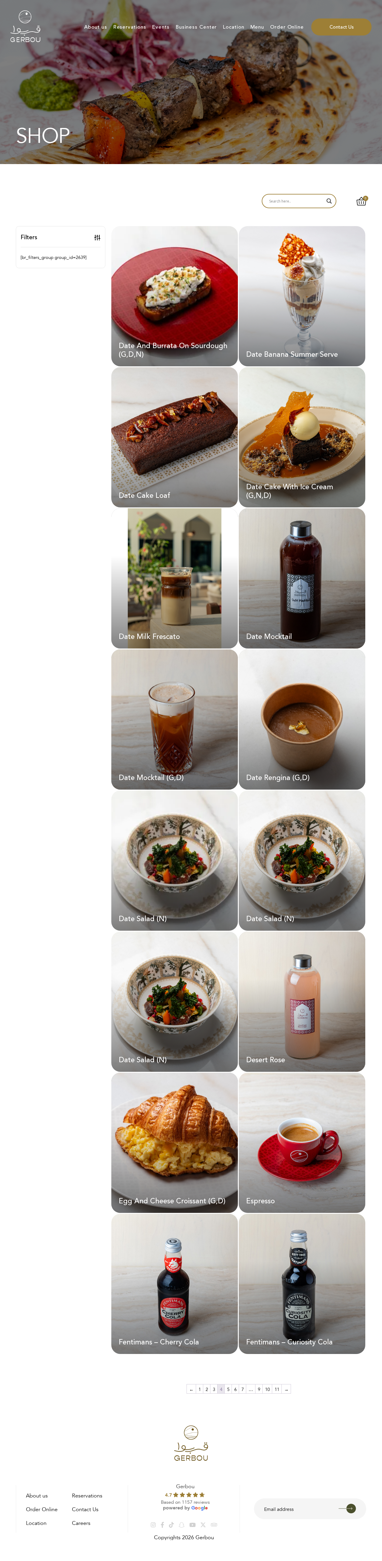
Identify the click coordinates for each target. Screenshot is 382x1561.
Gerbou (185, 1485)
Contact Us (341, 27)
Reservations (129, 27)
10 (267, 1389)
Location (233, 27)
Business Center (196, 27)
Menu (257, 27)
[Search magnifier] (329, 201)
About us (95, 27)
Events (160, 27)
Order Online (287, 27)
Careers (81, 1522)
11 (277, 1389)
